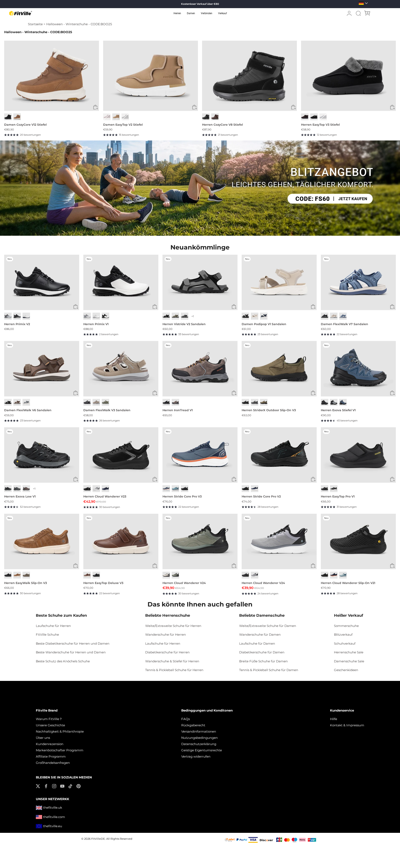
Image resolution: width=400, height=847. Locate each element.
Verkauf (222, 13)
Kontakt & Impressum (347, 725)
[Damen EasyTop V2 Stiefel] (150, 76)
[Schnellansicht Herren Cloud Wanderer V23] (155, 479)
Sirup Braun (305, 116)
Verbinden (206, 13)
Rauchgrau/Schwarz (334, 402)
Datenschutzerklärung (198, 744)
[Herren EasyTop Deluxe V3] (120, 541)
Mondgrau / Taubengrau (8, 316)
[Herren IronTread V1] (200, 369)
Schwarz (8, 116)
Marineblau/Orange (334, 575)
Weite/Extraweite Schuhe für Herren (173, 626)
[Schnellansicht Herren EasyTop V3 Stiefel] (392, 107)
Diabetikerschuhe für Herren (167, 652)
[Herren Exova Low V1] (41, 455)
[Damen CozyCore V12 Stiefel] (51, 76)
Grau (26, 402)
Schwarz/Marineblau (343, 402)
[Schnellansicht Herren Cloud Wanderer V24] (234, 565)
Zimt (87, 575)
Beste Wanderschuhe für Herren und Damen (71, 652)
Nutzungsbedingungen (199, 738)
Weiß (26, 316)
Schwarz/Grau (166, 402)
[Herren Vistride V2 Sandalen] (200, 282)
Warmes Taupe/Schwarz (26, 488)
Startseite (35, 24)
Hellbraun (264, 402)
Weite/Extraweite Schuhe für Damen (267, 626)
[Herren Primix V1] (120, 282)
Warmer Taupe (96, 402)
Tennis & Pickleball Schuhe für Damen (268, 670)
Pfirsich (116, 116)
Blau (343, 316)
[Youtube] (62, 786)
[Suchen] (358, 13)
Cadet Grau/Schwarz (254, 575)
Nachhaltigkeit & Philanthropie (60, 731)
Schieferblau (323, 116)
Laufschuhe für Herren (53, 626)
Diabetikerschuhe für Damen (261, 652)
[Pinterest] (78, 786)
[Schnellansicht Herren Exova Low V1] (75, 479)
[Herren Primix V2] (41, 282)
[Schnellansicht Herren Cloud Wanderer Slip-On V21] (392, 565)
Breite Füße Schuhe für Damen (263, 661)
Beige (334, 316)
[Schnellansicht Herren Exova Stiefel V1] (392, 393)
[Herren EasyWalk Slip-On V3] (41, 541)
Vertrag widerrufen (195, 756)
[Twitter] (38, 786)
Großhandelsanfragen (53, 763)
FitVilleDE (98, 838)
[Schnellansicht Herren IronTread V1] (234, 393)
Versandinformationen (198, 731)
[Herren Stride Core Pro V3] (200, 455)
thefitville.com (54, 817)
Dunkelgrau (184, 316)
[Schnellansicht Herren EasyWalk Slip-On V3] (75, 565)
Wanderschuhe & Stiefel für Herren (172, 661)
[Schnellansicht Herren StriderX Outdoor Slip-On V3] (313, 393)
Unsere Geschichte (50, 725)
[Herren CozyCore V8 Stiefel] (249, 76)
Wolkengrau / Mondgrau (87, 316)
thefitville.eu (52, 826)
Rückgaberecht (193, 725)
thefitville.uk (52, 807)
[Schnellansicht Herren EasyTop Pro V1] (392, 479)
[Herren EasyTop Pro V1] (358, 455)
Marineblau (264, 316)
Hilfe (333, 719)
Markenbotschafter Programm (59, 750)
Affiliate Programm (51, 756)
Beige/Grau (166, 575)
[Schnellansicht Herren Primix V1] (155, 306)
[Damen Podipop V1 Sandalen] (279, 282)
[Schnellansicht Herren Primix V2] (75, 306)
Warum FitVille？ (49, 719)
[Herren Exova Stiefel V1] (358, 369)
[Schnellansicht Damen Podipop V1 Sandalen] (313, 306)
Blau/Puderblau (343, 575)
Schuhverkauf (344, 643)
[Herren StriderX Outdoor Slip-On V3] (279, 369)
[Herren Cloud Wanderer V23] (120, 455)
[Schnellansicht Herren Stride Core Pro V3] (234, 479)
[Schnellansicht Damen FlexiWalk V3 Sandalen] (155, 393)
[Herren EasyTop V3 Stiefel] (348, 76)
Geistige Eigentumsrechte (201, 750)
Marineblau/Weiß (254, 488)
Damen (191, 13)
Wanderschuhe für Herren (165, 635)
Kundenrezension (49, 744)
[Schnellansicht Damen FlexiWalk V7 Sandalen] (392, 306)
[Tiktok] (70, 786)
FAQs (185, 719)
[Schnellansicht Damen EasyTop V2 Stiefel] (194, 107)
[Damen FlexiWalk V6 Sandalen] (41, 369)
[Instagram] (54, 786)
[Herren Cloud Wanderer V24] (200, 541)
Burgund (107, 116)
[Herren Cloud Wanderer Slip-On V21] (358, 541)
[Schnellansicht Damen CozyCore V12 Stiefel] (95, 107)
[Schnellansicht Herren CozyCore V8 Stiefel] (293, 107)
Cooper (17, 116)
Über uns (43, 738)
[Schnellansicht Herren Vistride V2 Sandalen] (234, 306)
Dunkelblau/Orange (166, 488)
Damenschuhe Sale (349, 661)
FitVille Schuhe (47, 635)
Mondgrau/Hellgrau (96, 488)
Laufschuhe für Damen (257, 643)
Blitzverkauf (343, 635)
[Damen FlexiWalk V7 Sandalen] (358, 282)
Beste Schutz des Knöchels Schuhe (63, 661)
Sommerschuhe (346, 626)
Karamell (17, 575)
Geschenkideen (346, 670)
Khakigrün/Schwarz (175, 575)
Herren (177, 13)
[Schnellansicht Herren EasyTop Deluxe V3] (155, 565)
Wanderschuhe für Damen (260, 635)
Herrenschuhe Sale (348, 652)
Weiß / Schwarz (105, 316)
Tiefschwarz (125, 116)
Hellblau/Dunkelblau (175, 488)
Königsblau (105, 488)
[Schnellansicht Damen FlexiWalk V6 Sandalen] (75, 393)
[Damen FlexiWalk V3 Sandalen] (120, 369)
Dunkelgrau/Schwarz (8, 488)
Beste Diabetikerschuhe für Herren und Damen (72, 643)
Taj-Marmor (254, 316)
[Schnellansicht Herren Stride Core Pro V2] (313, 479)
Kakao (215, 116)
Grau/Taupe (105, 402)
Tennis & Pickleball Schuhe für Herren (174, 670)
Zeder (26, 575)
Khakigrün (175, 316)
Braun (17, 402)
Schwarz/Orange (245, 488)
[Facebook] (46, 786)
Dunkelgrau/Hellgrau (17, 488)
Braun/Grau (175, 402)
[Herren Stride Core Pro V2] (279, 455)
